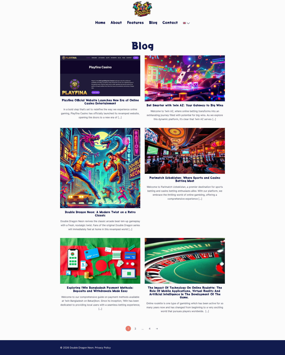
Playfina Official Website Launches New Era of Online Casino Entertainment (100, 101)
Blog (153, 22)
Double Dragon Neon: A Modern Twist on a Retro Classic (100, 213)
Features (135, 22)
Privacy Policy (103, 347)
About (116, 22)
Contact (170, 22)
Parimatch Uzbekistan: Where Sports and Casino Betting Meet (184, 179)
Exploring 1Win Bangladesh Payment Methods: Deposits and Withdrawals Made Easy (100, 289)
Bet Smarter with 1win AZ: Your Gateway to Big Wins (185, 105)
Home (100, 22)
